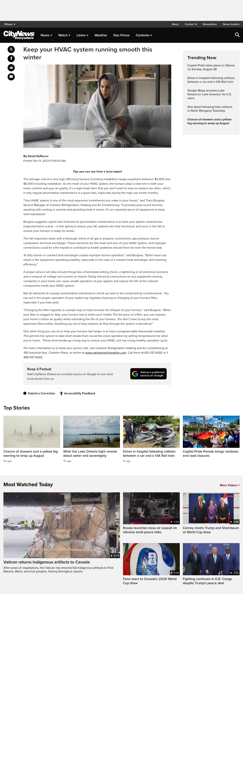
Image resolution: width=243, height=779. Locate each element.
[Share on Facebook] (11, 58)
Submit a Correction (41, 393)
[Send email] (11, 76)
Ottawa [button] (8, 24)
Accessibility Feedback (79, 393)
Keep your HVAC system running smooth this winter (87, 53)
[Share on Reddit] (11, 67)
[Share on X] (11, 49)
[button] (191, 24)
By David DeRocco (35, 156)
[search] (237, 35)
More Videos (228, 485)
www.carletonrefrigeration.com (105, 353)
